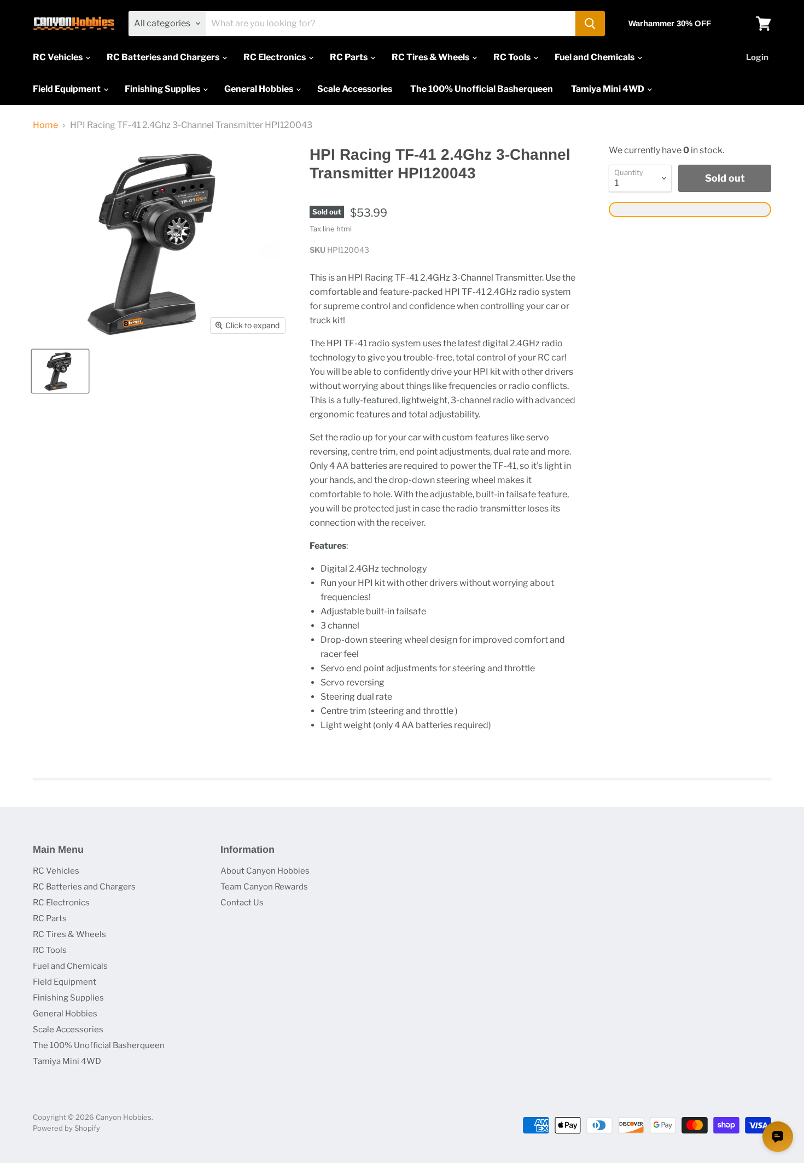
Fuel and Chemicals (595, 57)
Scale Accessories (354, 89)
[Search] (590, 23)
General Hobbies (259, 89)
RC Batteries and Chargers (164, 57)
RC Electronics (275, 57)
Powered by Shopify (66, 1128)
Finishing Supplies (163, 89)
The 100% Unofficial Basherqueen (481, 89)
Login (757, 57)
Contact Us (242, 903)
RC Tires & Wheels (431, 57)
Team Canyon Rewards (264, 887)
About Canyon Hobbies (265, 871)
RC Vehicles (58, 57)
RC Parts (349, 57)
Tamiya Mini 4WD (608, 89)
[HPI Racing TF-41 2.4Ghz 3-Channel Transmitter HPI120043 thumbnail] (60, 371)
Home (45, 125)
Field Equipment (67, 89)
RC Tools (512, 57)
